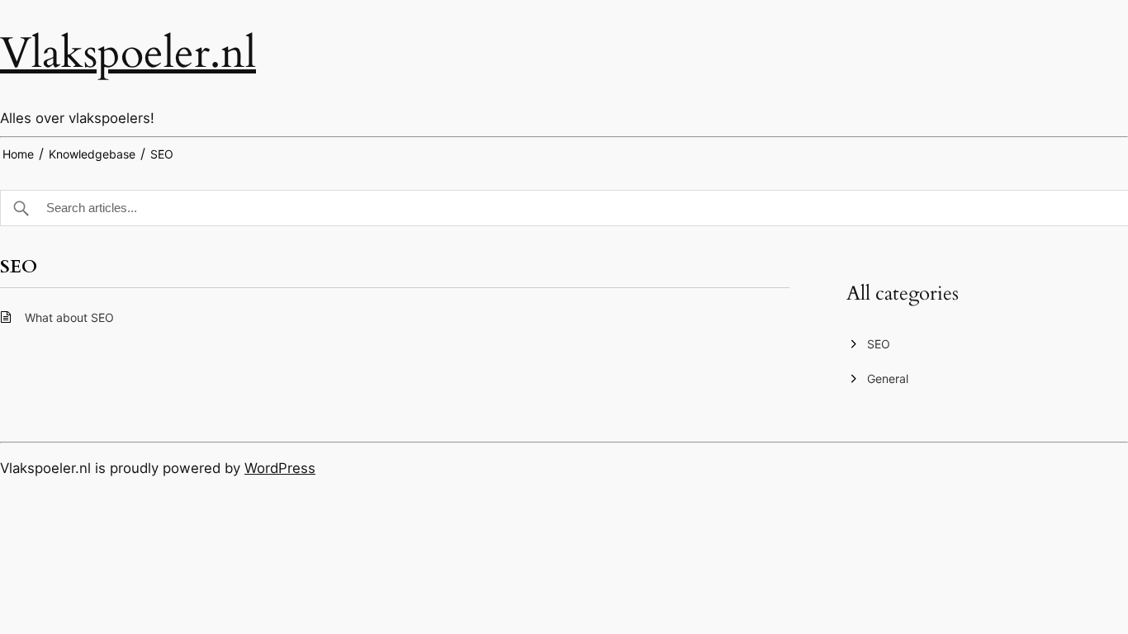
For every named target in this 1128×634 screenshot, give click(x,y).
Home (18, 154)
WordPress (279, 468)
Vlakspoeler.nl (128, 53)
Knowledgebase (92, 154)
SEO (161, 154)
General (887, 378)
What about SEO (69, 317)
